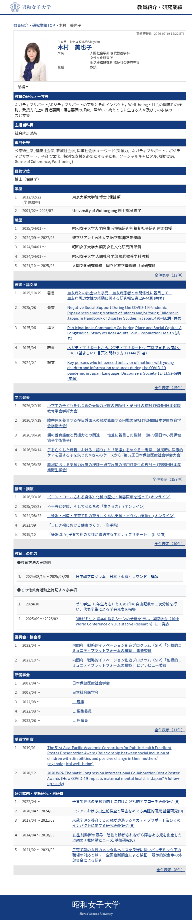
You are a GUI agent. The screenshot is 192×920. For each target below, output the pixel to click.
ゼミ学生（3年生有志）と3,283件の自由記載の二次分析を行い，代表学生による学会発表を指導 (126, 606)
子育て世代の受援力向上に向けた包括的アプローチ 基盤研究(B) (126, 801)
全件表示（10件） (169, 543)
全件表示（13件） (169, 275)
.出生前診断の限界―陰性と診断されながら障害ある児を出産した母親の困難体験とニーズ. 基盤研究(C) (127, 837)
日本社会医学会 (85, 692)
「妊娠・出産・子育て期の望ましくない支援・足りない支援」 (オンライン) (110, 515)
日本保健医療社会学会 (91, 682)
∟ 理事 (78, 701)
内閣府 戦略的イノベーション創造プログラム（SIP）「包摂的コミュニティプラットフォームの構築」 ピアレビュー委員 (127, 662)
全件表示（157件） (168, 479)
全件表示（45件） (169, 387)
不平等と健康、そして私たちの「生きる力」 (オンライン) (95, 506)
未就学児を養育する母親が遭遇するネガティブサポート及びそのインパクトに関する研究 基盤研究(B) (126, 822)
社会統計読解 (26, 133)
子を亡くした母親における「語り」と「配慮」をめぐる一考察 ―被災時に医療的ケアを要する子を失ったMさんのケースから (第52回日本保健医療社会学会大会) (115, 452)
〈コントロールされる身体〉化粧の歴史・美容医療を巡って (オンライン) (108, 496)
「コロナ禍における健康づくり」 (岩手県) (82, 525)
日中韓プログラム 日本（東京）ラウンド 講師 (117, 576)
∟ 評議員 (80, 720)
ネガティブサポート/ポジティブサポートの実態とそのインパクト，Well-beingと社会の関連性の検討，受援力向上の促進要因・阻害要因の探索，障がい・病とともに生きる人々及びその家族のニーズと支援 (98, 110)
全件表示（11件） (169, 729)
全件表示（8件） (170, 869)
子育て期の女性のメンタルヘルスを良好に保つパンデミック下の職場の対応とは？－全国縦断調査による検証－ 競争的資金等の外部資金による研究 (127, 855)
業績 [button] (21, 86)
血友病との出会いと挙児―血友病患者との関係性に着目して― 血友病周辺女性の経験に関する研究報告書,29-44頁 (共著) (119, 295)
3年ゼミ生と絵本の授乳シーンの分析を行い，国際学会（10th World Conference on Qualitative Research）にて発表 (127, 621)
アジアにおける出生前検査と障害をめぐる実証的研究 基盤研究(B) (127, 810)
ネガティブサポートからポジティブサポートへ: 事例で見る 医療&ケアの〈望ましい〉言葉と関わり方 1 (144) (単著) (123, 350)
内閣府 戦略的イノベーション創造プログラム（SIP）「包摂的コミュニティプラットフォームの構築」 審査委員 (127, 647)
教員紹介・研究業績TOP (34, 25)
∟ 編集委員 (82, 711)
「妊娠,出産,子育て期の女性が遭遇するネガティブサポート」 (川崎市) (106, 534)
